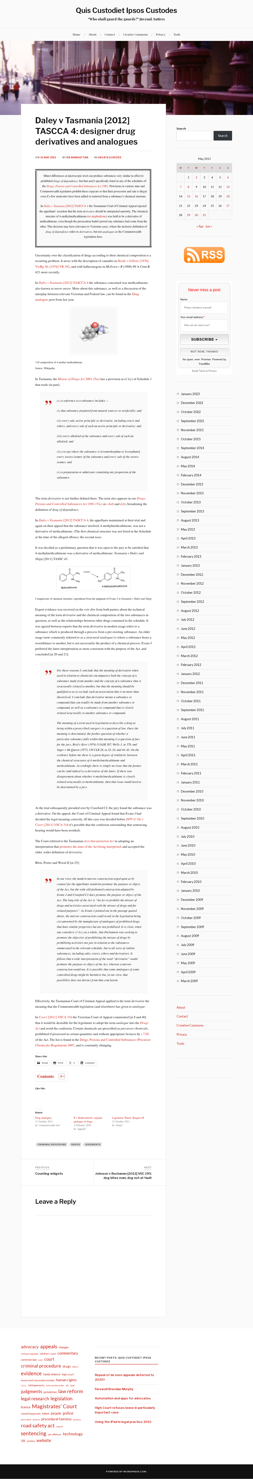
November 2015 (192, 430)
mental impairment (31, 1413)
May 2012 (188, 638)
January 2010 (190, 891)
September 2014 (192, 448)
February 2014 (191, 475)
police (68, 1413)
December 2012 (192, 574)
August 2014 (190, 457)
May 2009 (188, 963)
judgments (92, 1144)
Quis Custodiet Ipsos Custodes (126, 10)
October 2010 (191, 809)
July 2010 (187, 836)
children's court (48, 1353)
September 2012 (192, 602)
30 (196, 215)
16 (196, 196)
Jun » (208, 226)
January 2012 (190, 674)
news (45, 1413)
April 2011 (188, 755)
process (77, 1419)
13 (228, 186)
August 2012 (190, 611)
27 (228, 205)
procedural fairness (56, 1419)
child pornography (29, 1354)
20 (228, 196)
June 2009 (188, 954)
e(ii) (123, 504)
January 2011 (190, 782)
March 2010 (189, 873)
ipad (72, 1385)
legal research (35, 1398)
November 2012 (192, 583)
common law (29, 1359)
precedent (26, 1419)
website (43, 1440)
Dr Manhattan (77, 157)
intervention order (55, 1385)
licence (25, 1407)
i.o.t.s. (24, 1385)
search (59, 1426)
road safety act (38, 1425)
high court (68, 1374)
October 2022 (191, 412)
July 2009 (187, 945)
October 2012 (191, 592)
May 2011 (188, 746)
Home (76, 34)
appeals (48, 1346)
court (49, 1359)
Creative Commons (135, 34)
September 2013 (192, 511)
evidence (31, 1373)
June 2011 (188, 737)
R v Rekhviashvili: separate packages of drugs (88, 1119)
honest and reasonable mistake (38, 1380)
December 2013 (192, 484)
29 (188, 215)
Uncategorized (109, 157)
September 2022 (192, 421)
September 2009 (192, 927)
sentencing (33, 1433)
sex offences (54, 1434)
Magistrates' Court (54, 1406)
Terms (201, 370)
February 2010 (191, 882)
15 (188, 196)
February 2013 (191, 556)
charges (64, 1347)
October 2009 (191, 918)
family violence (51, 1374)
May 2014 (188, 466)
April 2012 (188, 647)
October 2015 (191, 439)
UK (23, 1441)
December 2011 (192, 683)
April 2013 (188, 538)
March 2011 (189, 764)
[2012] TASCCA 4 (66, 206)
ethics (75, 1367)
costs (40, 1360)
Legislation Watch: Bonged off (128, 1117)
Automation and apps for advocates (123, 1398)
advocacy (30, 1346)
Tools (177, 34)
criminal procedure (52, 1144)
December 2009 (192, 900)
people (56, 1413)
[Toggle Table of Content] (60, 1076)
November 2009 (192, 909)
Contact (110, 34)
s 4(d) (110, 504)
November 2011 (192, 692)
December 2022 (192, 403)
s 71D (145, 1034)
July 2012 (187, 619)
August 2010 (190, 827)
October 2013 (191, 502)
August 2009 (190, 936)
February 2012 (191, 665)
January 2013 (190, 565)
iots (67, 1385)
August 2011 (190, 719)
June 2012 (188, 629)
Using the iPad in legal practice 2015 (123, 1422)
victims (31, 1441)
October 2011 (191, 701)
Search (181, 128)
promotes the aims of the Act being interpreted (90, 846)
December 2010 (192, 791)
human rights (66, 1380)
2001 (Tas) (79, 379)
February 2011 (191, 773)
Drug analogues (43, 1117)
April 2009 (188, 972)
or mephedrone (97, 216)
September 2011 (192, 710)
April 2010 (188, 863)
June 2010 (188, 845)
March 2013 (189, 547)
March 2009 (189, 981)
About (92, 34)
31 (204, 215)
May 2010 (188, 854)
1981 (104, 186)
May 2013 (188, 529)
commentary (67, 1353)
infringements (36, 1385)
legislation (62, 1398)
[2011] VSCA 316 (55, 1017)
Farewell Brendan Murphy (114, 1389)
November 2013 (192, 493)
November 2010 (192, 800)
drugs (75, 1144)
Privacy (160, 34)
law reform (70, 1391)
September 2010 (192, 818)
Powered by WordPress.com (126, 1471)
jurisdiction (50, 1392)
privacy (36, 1419)
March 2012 (189, 656)
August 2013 (190, 520)
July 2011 (187, 728)
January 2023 (190, 394)
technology (73, 1433)
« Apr (200, 226)
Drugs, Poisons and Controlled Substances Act (73, 186)
